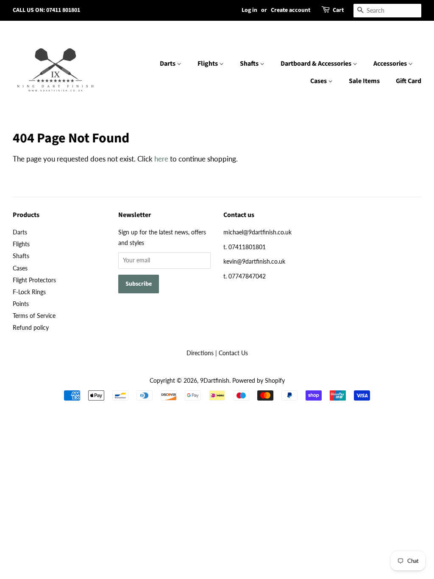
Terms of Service (34, 315)
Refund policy (31, 327)
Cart (338, 10)
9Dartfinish (214, 380)
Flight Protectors (34, 280)
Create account (290, 10)
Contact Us (233, 352)
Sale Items (364, 81)
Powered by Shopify (258, 380)
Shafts (250, 63)
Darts (168, 63)
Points (21, 303)
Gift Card (408, 81)
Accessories (390, 63)
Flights (208, 63)
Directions (200, 352)
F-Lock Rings (29, 291)
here (161, 158)
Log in (249, 10)
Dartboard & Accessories (317, 63)
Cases (319, 81)
